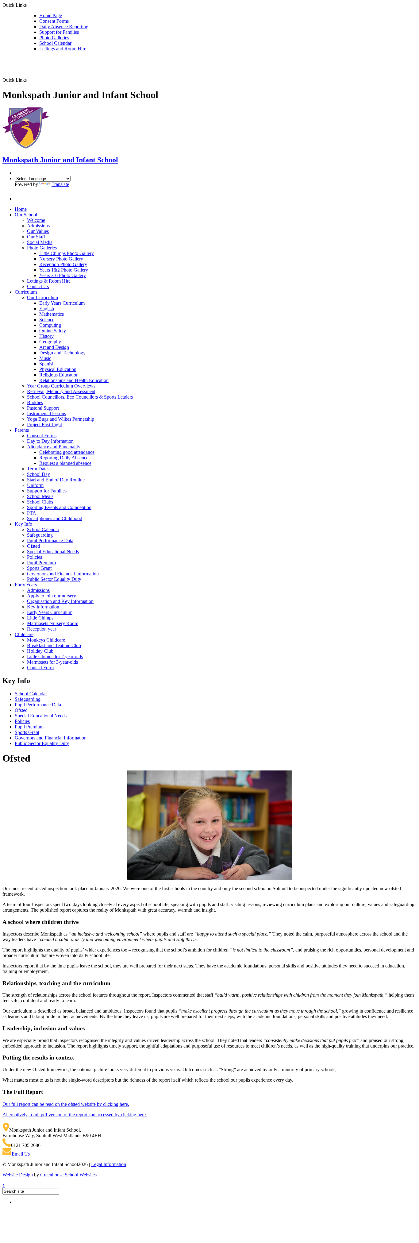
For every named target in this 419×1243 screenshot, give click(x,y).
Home (21, 209)
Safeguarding (40, 535)
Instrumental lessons (46, 413)
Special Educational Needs (53, 551)
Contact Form (40, 667)
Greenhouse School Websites (68, 1174)
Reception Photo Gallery (63, 264)
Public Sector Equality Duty (54, 579)
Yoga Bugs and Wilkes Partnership (60, 419)
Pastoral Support (43, 408)
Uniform (35, 485)
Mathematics (51, 314)
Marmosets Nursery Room (52, 623)
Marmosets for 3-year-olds (52, 662)
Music (45, 358)
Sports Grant (39, 568)
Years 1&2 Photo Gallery (63, 269)
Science (46, 319)
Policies (34, 557)
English (46, 308)
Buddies (35, 402)
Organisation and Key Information (60, 601)
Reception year (41, 628)
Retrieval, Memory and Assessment (61, 391)
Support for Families (59, 32)
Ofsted (33, 546)
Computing (50, 325)
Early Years (26, 584)
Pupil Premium (41, 562)
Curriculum (26, 292)
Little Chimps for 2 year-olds (55, 656)
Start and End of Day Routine (56, 479)
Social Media (39, 242)
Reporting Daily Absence (63, 457)
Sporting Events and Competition (59, 507)
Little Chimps (40, 617)
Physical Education (57, 369)
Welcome (36, 220)
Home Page (50, 15)
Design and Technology (62, 352)
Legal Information (108, 1164)
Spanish (47, 363)
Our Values (38, 231)
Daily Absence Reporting (63, 26)
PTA (31, 512)
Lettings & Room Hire (49, 281)
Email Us (21, 1153)
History (46, 336)
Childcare (24, 634)
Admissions (38, 225)
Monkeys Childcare (46, 640)
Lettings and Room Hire (62, 48)
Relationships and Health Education (74, 380)
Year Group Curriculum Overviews (61, 385)
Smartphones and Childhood (54, 518)
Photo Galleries (54, 37)
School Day (38, 474)
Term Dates (38, 468)
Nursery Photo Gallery (61, 258)
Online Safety (52, 330)
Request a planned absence (65, 463)
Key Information (43, 606)
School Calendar (55, 43)
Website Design (17, 1174)
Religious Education (59, 374)
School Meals (40, 496)
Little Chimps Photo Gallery (66, 253)
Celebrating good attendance (66, 452)
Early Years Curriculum (62, 303)
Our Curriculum (42, 297)
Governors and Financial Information (63, 573)
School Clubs (40, 501)
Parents (22, 430)
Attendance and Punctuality (53, 446)
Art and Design (54, 347)
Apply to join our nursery (51, 595)
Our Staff (36, 236)
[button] (29, 80)
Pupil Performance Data (50, 540)
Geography (50, 341)
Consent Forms (54, 21)
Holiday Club (40, 651)
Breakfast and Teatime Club (54, 645)
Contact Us (38, 286)
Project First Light (44, 424)
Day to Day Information (50, 441)
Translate (60, 184)
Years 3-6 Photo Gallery (62, 275)
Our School (26, 214)
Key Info (23, 524)
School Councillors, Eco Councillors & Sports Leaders (80, 397)
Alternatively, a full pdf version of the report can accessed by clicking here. (74, 1114)
